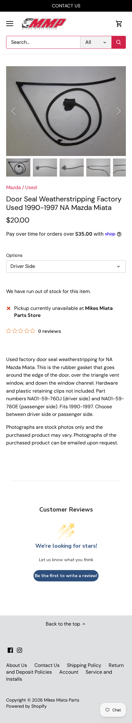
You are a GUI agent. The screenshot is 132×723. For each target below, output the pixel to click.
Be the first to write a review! (66, 576)
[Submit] (118, 42)
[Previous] (13, 111)
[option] (66, 111)
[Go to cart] (119, 23)
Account (68, 672)
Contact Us (47, 665)
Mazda (13, 187)
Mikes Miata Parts (61, 700)
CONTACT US (66, 6)
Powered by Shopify (26, 706)
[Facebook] (10, 650)
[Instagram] (19, 650)
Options (14, 255)
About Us (16, 665)
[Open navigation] (9, 23)
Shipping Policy (84, 665)
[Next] (118, 111)
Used (31, 187)
